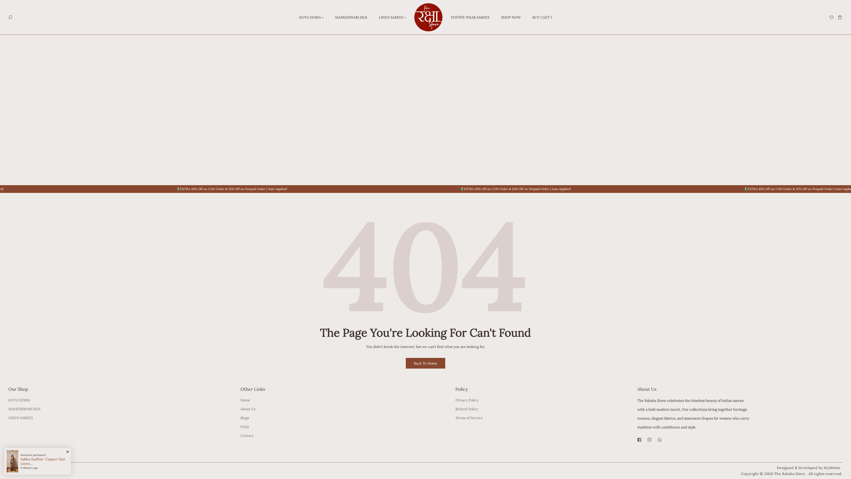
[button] (840, 17)
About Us (247, 409)
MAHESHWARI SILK (24, 409)
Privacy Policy (466, 400)
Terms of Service (469, 418)
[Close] (67, 449)
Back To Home (425, 363)
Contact (247, 435)
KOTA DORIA (19, 400)
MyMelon (832, 467)
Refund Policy (466, 409)
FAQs (244, 426)
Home (245, 400)
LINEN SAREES (20, 418)
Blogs (244, 418)
